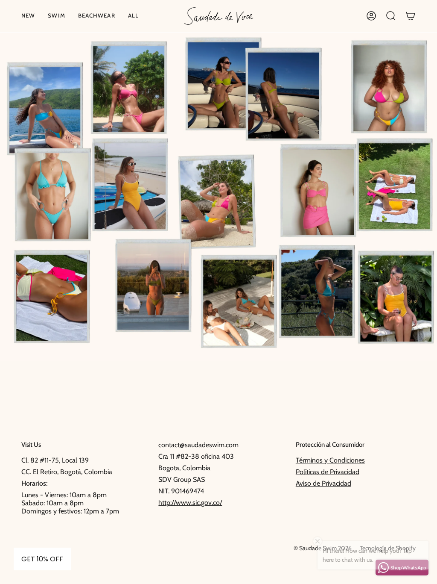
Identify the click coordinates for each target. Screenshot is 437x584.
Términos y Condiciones (330, 460)
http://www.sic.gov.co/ (190, 502)
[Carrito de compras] (410, 16)
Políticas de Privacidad (327, 472)
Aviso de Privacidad (323, 483)
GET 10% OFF (42, 559)
